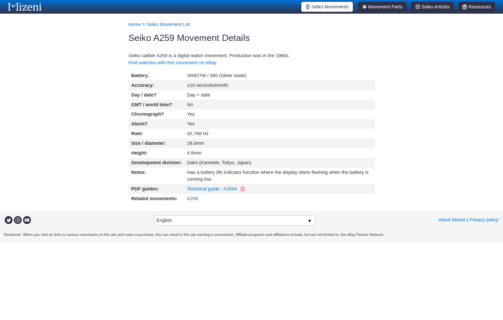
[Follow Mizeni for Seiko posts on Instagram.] (18, 219)
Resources (479, 6)
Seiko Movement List (168, 24)
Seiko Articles (435, 6)
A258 (192, 198)
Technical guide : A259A (212, 188)
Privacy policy (483, 219)
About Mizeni (452, 219)
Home (134, 24)
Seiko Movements (330, 6)
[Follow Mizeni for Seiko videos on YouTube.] (27, 219)
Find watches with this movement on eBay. (172, 62)
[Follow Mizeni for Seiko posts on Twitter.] (9, 219)
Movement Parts (385, 6)
